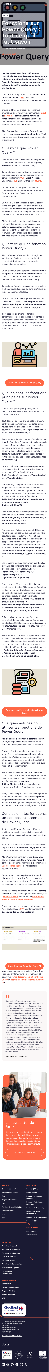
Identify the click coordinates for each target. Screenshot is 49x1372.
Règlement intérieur (9, 1200)
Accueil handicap (8, 1294)
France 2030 (6, 1284)
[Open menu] (45, 5)
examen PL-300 (10, 896)
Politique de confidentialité (12, 1207)
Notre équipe (31, 1231)
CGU (3, 1214)
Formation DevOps (8, 1260)
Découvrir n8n (31, 1192)
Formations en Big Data (10, 1267)
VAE (3, 1298)
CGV (3, 1218)
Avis (3, 1196)
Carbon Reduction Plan (10, 1287)
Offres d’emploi (31, 1235)
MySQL (38, 181)
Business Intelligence (12, 866)
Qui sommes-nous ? (9, 1189)
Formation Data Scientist (11, 1249)
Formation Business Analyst (12, 1264)
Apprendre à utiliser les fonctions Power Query (24, 711)
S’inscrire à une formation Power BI (24, 966)
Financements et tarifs (10, 1192)
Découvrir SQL (31, 1221)
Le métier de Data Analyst (35, 1208)
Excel (43, 113)
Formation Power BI (9, 1257)
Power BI (8, 116)
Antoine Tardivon (17, 49)
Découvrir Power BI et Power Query (24, 383)
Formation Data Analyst (10, 1246)
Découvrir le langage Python (36, 1217)
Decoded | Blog (31, 1189)
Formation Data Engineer (11, 1253)
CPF (22, 909)
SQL (15, 181)
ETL (22, 97)
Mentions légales (8, 1210)
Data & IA (5, 15)
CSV (22, 178)
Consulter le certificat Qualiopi (12, 1336)
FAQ (3, 1203)
